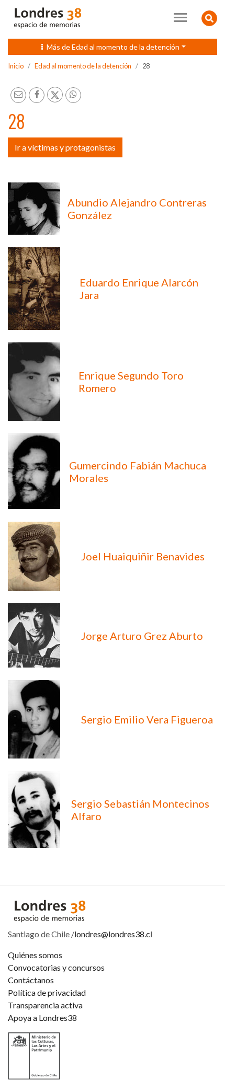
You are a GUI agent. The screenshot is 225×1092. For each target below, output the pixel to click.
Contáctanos (31, 980)
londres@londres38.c (112, 934)
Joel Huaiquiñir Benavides (143, 556)
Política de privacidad (47, 992)
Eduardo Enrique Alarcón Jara (139, 288)
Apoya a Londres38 (42, 1017)
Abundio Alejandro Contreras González (137, 208)
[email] (18, 95)
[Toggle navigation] (180, 17)
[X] (55, 94)
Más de (110, 46)
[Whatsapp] (73, 95)
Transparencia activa (45, 1005)
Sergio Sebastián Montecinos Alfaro (140, 809)
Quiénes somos (35, 955)
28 (146, 66)
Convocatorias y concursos (56, 967)
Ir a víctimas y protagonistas (65, 147)
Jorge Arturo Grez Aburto (142, 635)
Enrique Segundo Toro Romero (131, 381)
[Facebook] (36, 95)
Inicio (16, 66)
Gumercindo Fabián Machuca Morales (137, 471)
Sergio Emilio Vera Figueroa (147, 719)
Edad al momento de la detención (83, 66)
